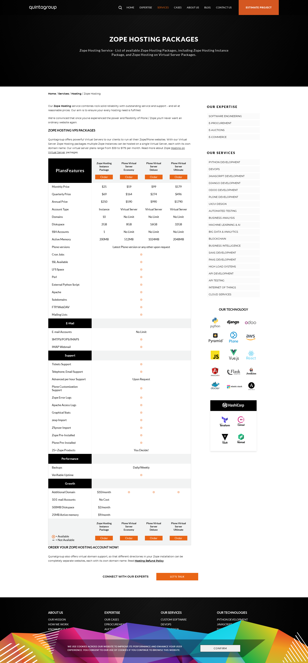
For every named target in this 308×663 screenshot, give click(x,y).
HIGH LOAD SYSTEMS (222, 266)
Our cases (111, 619)
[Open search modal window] (120, 7)
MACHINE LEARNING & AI (224, 225)
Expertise (146, 7)
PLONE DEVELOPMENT (223, 197)
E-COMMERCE (218, 137)
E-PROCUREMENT (220, 123)
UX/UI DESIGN (218, 204)
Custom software (174, 619)
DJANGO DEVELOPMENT (224, 183)
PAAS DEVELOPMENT (222, 260)
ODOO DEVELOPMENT (223, 190)
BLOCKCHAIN (217, 239)
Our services (171, 612)
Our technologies (232, 612)
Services (163, 7)
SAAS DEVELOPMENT (222, 253)
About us (193, 7)
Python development (232, 619)
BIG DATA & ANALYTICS (223, 232)
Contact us (224, 7)
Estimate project (259, 7)
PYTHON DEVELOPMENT (224, 162)
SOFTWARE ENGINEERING (225, 116)
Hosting (76, 94)
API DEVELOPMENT (221, 273)
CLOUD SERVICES (220, 294)
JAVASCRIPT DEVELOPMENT (227, 176)
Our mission (57, 619)
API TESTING (216, 280)
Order (104, 177)
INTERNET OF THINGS (222, 287)
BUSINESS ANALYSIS (222, 218)
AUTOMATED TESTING (223, 211)
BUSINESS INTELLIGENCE (225, 246)
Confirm (220, 648)
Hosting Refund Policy (149, 561)
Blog (207, 7)
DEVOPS (214, 169)
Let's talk (177, 576)
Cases (177, 7)
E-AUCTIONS (217, 130)
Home (130, 7)
